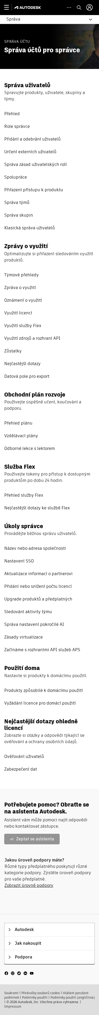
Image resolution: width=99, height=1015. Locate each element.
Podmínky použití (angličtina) (72, 997)
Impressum (12, 1006)
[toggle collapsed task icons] (69, 7)
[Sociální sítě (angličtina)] (19, 973)
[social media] (19, 973)
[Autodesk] (28, 8)
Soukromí (11, 993)
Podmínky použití (35, 997)
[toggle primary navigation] (9, 7)
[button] (46, 19)
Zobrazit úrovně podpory (28, 885)
